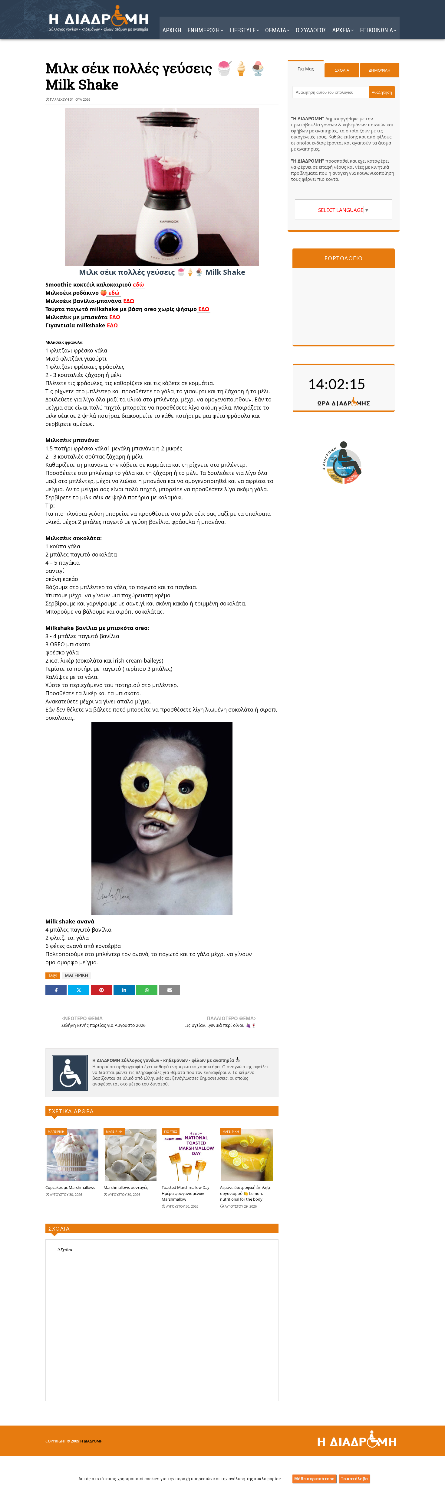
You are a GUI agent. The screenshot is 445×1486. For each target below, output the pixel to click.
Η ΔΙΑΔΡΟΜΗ (91, 1441)
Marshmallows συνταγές (126, 1187)
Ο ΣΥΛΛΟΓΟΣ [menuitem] (311, 30)
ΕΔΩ (128, 300)
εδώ (138, 284)
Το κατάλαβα (354, 1478)
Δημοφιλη (380, 70)
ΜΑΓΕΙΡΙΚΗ (76, 975)
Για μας (306, 69)
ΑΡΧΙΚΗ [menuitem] (172, 30)
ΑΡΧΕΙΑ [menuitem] (341, 30)
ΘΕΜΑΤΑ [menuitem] (275, 30)
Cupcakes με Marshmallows (70, 1187)
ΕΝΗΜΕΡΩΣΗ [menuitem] (203, 30)
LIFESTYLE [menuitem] (242, 30)
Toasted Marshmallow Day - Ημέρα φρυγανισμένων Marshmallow (187, 1193)
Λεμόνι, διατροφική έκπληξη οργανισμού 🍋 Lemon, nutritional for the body (246, 1193)
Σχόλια (342, 70)
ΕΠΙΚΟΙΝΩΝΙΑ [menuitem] (376, 30)
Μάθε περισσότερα (314, 1478)
